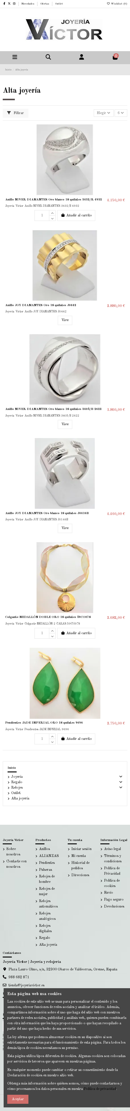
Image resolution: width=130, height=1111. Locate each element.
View (65, 320)
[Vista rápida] (122, 152)
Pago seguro (114, 900)
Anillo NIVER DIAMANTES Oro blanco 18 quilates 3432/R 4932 (53, 199)
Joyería (17, 777)
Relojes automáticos (48, 903)
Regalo (16, 782)
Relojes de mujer (47, 891)
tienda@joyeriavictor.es (26, 985)
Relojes (17, 788)
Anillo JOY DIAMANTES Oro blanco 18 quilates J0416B (47, 513)
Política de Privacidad (112, 871)
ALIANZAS (49, 856)
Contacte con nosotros (16, 864)
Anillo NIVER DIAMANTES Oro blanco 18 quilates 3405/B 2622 (53, 409)
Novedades (28, 3)
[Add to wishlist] (122, 133)
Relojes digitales (45, 928)
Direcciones (80, 875)
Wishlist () (118, 3)
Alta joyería (20, 798)
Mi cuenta (78, 856)
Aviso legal (112, 849)
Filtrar (18, 113)
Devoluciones (114, 906)
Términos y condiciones (113, 858)
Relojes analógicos (47, 916)
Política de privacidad (100, 1089)
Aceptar (18, 1099)
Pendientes (47, 863)
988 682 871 (18, 977)
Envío (108, 893)
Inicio (12, 767)
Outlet (59, 3)
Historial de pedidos (80, 865)
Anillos (44, 849)
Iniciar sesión (81, 849)
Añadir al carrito (79, 215)
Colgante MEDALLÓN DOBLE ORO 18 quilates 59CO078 (48, 617)
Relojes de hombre (47, 879)
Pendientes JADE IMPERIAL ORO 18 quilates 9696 (44, 722)
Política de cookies (112, 883)
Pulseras (45, 870)
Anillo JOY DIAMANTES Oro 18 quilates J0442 (40, 305)
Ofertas (45, 3)
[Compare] (122, 142)
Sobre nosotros (13, 851)
